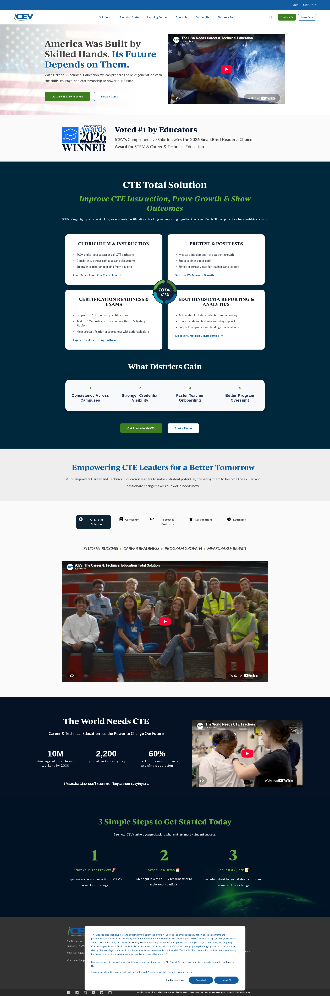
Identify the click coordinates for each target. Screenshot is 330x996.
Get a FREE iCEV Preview (67, 96)
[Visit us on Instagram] (85, 992)
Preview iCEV (286, 17)
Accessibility (232, 992)
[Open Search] (271, 16)
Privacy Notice (139, 942)
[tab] (93, 522)
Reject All (226, 980)
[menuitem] (295, 5)
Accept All (201, 980)
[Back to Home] (24, 16)
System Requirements (215, 992)
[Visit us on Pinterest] (102, 992)
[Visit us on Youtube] (109, 992)
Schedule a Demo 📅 (164, 870)
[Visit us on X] (93, 992)
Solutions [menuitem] (105, 17)
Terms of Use (197, 992)
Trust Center (245, 992)
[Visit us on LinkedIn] (77, 992)
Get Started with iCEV (141, 428)
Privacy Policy (183, 992)
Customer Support (77, 960)
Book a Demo (307, 17)
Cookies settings (175, 980)
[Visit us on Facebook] (70, 992)
